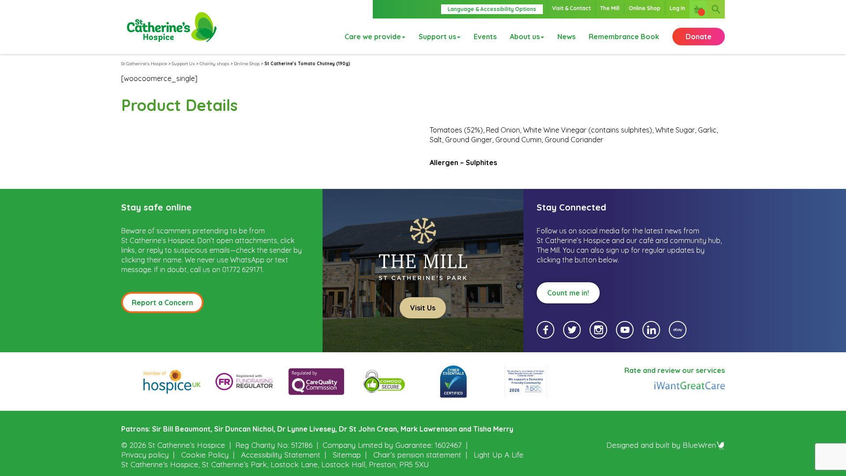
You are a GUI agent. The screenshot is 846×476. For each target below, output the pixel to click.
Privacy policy (145, 454)
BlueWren (699, 445)
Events (485, 36)
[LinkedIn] (651, 330)
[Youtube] (625, 330)
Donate (699, 36)
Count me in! (568, 292)
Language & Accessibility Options (492, 9)
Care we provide (373, 36)
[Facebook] (545, 330)
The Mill (610, 8)
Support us (437, 36)
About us (525, 36)
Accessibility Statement (280, 454)
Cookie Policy (205, 454)
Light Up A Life (498, 454)
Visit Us (422, 307)
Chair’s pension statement (417, 454)
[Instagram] (598, 330)
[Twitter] (572, 330)
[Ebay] (677, 330)
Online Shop (644, 8)
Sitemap (347, 454)
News (566, 36)
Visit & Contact (571, 8)
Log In (677, 8)
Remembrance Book (624, 36)
